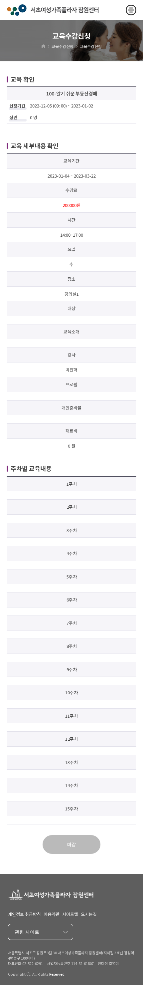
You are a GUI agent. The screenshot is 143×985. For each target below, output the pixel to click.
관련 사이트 (27, 932)
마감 (71, 844)
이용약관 (52, 914)
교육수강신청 (62, 46)
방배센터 (26, 968)
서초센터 (26, 958)
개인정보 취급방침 (24, 914)
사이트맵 (70, 914)
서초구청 (26, 947)
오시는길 (89, 914)
